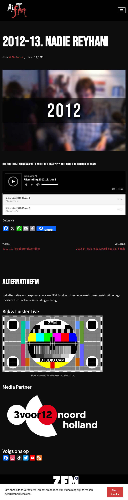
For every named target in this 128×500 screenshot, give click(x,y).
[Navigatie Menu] (122, 10)
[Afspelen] (13, 181)
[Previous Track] (26, 184)
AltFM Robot (15, 57)
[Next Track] (32, 184)
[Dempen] (38, 185)
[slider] (50, 184)
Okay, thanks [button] (115, 492)
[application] (64, 182)
